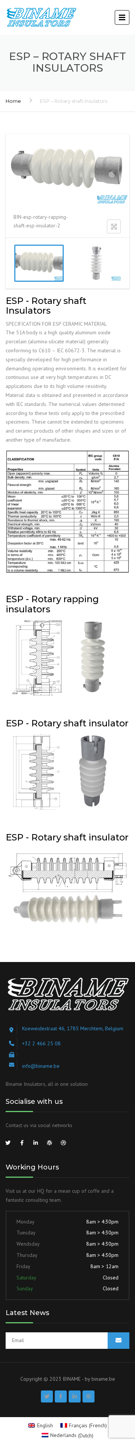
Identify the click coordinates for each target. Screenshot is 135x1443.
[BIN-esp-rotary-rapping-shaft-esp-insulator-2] (39, 263)
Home (13, 101)
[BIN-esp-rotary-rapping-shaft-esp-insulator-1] (96, 263)
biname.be (103, 1378)
